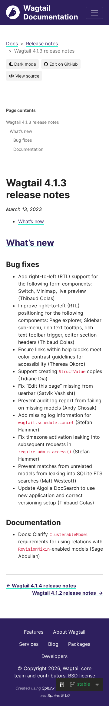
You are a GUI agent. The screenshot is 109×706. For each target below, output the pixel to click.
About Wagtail (69, 632)
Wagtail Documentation (50, 12)
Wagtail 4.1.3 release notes (32, 122)
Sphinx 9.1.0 (59, 695)
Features (33, 632)
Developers (54, 656)
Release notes (42, 43)
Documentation (28, 149)
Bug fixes (22, 140)
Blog (53, 644)
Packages (79, 644)
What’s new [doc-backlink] (30, 242)
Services (28, 644)
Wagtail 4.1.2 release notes (67, 593)
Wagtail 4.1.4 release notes (41, 586)
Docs (12, 43)
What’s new (31, 221)
